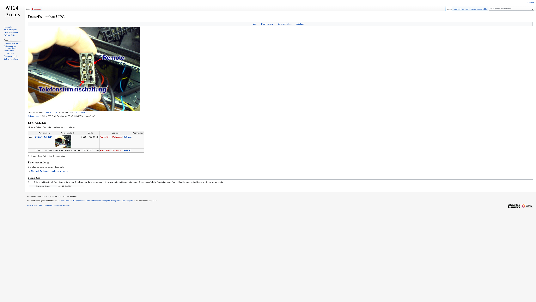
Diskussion (117, 137)
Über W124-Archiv (45, 205)
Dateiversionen (267, 24)
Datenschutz (32, 205)
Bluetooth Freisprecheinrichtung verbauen (49, 171)
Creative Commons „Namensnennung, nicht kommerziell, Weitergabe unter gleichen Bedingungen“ (95, 201)
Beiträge (127, 137)
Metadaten (300, 24)
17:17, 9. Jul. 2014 (43, 137)
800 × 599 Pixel (52, 112)
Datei (255, 24)
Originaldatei (33, 116)
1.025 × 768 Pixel (80, 112)
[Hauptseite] (12, 11)
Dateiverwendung (284, 24)
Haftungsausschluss (62, 205)
